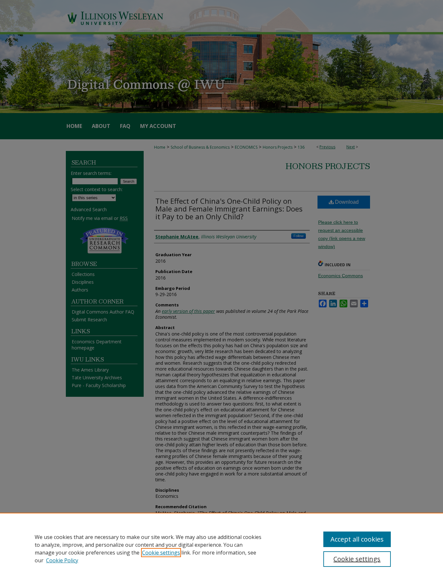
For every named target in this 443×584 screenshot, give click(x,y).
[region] (221, 548)
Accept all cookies (357, 539)
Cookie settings (161, 552)
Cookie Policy (62, 560)
